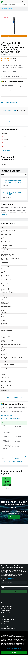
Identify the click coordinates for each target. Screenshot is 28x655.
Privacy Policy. (11, 578)
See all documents (7, 150)
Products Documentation (7, 606)
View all (9, 13)
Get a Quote (4, 623)
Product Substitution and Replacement (10, 613)
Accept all (14, 652)
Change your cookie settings (14, 648)
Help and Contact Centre (7, 619)
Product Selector (5, 610)
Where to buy (4, 626)
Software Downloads (6, 608)
